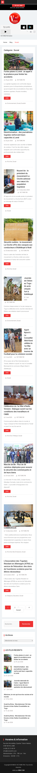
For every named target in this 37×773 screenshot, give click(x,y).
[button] (14, 18)
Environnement (11, 103)
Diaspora (9, 595)
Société (23, 103)
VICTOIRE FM (21, 80)
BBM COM (21, 770)
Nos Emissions (17, 552)
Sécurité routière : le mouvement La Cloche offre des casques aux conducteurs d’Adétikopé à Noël (18, 245)
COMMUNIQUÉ (10, 528)
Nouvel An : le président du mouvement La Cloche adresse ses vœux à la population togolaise (23, 179)
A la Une (9, 161)
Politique (15, 435)
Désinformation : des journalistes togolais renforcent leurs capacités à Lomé (18, 135)
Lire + (7, 98)
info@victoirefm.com (10, 751)
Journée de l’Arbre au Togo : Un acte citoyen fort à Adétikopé (28, 286)
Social (18, 103)
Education (16, 595)
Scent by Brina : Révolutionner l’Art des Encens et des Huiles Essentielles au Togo (17, 706)
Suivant (18, 610)
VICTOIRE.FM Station (6, 35)
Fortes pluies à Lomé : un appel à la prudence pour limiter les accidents (18, 74)
